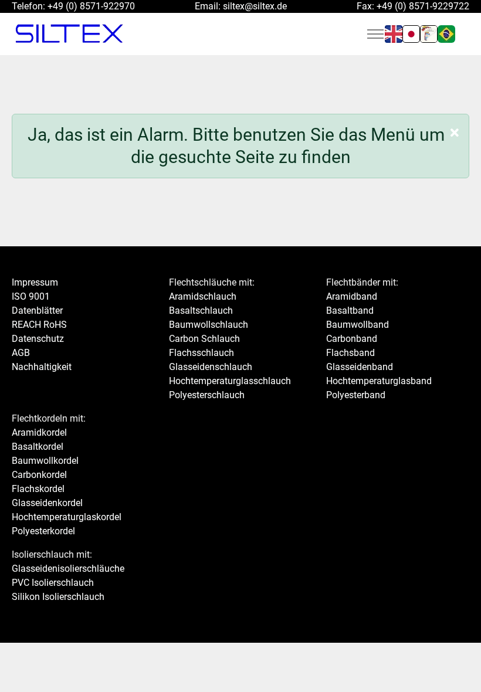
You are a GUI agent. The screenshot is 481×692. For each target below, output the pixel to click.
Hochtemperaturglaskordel (66, 517)
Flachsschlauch (201, 352)
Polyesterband (355, 395)
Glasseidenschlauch (210, 366)
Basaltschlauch (201, 310)
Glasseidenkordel (47, 502)
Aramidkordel (39, 432)
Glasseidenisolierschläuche (68, 568)
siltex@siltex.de (255, 6)
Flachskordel (38, 488)
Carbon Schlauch (204, 338)
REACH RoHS (39, 324)
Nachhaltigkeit (42, 366)
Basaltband (350, 310)
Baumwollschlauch (208, 324)
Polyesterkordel (43, 531)
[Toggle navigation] (375, 34)
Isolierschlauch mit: (52, 554)
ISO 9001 (31, 296)
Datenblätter (37, 310)
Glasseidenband (359, 366)
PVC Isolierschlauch (53, 582)
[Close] (454, 133)
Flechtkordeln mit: (49, 418)
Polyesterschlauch (207, 395)
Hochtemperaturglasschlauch (230, 380)
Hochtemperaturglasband (379, 380)
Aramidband (351, 296)
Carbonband (351, 338)
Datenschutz (38, 338)
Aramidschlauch (202, 296)
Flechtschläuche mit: (212, 282)
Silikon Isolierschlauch (58, 596)
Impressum (35, 282)
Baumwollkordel (45, 460)
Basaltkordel (37, 446)
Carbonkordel (39, 474)
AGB (21, 352)
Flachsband (350, 352)
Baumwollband (357, 324)
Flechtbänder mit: (362, 282)
